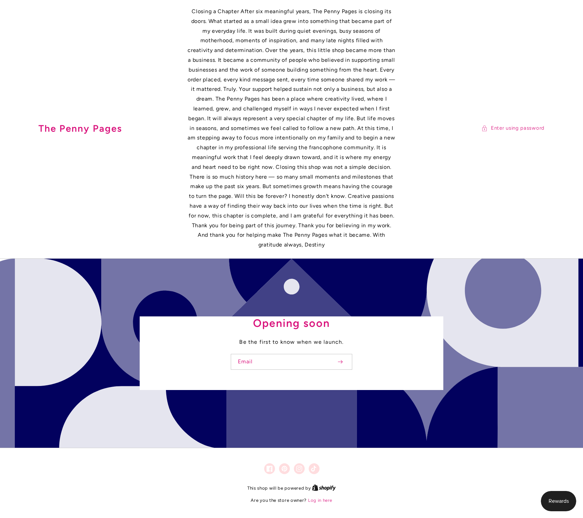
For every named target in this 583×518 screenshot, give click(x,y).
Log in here (320, 500)
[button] (513, 128)
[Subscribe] (340, 362)
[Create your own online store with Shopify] (324, 488)
